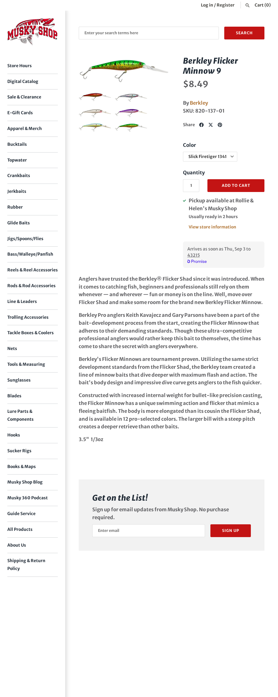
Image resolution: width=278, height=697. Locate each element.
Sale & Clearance (24, 97)
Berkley (199, 103)
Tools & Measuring (26, 364)
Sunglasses (19, 380)
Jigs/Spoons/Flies (25, 238)
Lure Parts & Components (20, 415)
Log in (207, 5)
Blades (14, 395)
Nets (12, 348)
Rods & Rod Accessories (31, 285)
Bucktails (17, 144)
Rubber (15, 207)
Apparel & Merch (24, 128)
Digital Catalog (22, 81)
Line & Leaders (22, 301)
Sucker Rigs (19, 450)
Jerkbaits (16, 191)
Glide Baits (18, 222)
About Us (16, 545)
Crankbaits (18, 175)
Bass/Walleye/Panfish (30, 254)
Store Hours (19, 65)
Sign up (230, 530)
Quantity (194, 172)
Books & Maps (21, 466)
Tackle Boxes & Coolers (30, 332)
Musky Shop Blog (25, 482)
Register (226, 5)
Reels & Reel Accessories (32, 269)
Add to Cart (236, 185)
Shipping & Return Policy (26, 564)
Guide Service (21, 513)
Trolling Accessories (28, 317)
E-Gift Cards (20, 112)
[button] (90, 71)
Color (189, 145)
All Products (20, 529)
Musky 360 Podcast (27, 497)
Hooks (13, 435)
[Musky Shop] (32, 31)
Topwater (17, 160)
